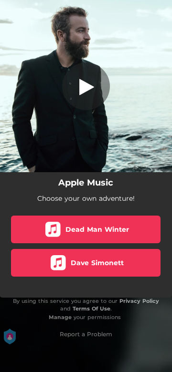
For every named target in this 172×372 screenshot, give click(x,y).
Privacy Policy (139, 301)
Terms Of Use (91, 308)
